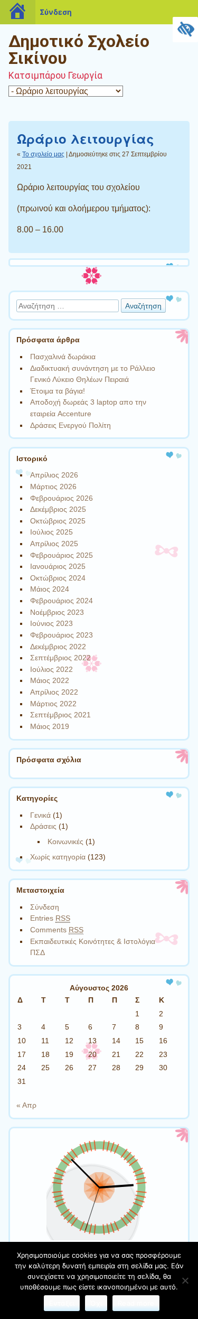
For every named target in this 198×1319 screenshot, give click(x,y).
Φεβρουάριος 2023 (61, 635)
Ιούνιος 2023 (51, 623)
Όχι (96, 1303)
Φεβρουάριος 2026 (61, 498)
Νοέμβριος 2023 (57, 612)
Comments (56, 929)
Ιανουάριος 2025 (58, 566)
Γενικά (40, 815)
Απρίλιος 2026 (54, 475)
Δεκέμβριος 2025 (58, 509)
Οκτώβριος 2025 (58, 521)
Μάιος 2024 (49, 589)
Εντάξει (62, 1303)
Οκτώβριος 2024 (58, 578)
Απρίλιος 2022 (54, 692)
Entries (50, 918)
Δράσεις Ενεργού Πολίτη (70, 425)
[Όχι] (185, 1280)
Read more (136, 1303)
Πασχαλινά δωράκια (63, 356)
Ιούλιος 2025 (51, 532)
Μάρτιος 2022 (53, 703)
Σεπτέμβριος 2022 (60, 657)
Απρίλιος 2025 (54, 543)
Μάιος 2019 (49, 726)
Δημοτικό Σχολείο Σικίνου (78, 49)
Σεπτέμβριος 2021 (60, 714)
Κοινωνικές (65, 841)
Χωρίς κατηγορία (58, 857)
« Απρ (26, 1105)
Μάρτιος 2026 (53, 486)
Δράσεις (43, 826)
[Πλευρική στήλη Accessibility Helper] (185, 29)
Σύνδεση (44, 907)
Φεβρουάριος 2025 (61, 555)
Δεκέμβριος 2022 (58, 646)
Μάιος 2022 (49, 680)
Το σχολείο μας (43, 154)
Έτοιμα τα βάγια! (57, 391)
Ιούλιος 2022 (51, 669)
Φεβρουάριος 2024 (61, 600)
